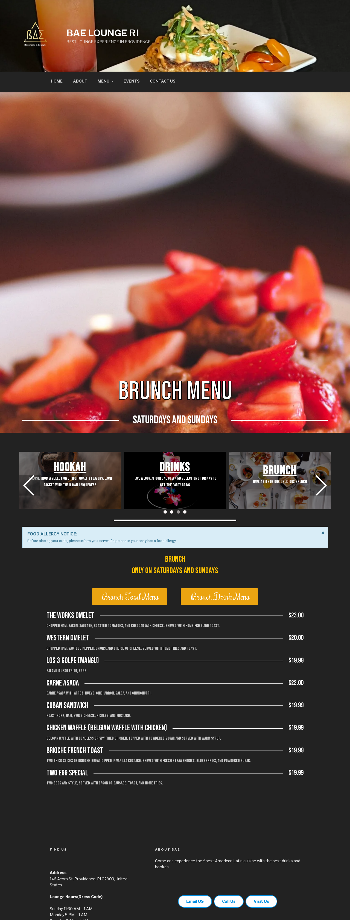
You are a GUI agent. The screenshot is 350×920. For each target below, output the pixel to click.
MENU (103, 81)
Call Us (228, 901)
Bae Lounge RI (102, 33)
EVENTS (131, 81)
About (80, 81)
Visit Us (261, 901)
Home (57, 81)
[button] (320, 485)
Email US (195, 901)
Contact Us (162, 81)
